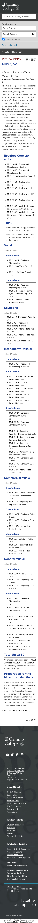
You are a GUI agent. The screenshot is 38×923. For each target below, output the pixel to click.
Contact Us (11, 777)
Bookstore (11, 830)
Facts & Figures (14, 792)
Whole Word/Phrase (14, 39)
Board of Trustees (15, 798)
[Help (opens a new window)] (35, 60)
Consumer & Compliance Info (19, 889)
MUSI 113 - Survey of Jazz (20, 539)
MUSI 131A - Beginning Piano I (20, 176)
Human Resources (15, 855)
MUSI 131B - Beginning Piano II (20, 317)
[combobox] (19, 16)
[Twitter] (12, 754)
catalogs (10, 920)
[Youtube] (7, 754)
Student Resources (15, 825)
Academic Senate (14, 852)
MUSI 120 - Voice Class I (19, 266)
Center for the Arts (15, 873)
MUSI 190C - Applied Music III (20, 194)
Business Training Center (17, 870)
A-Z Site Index (13, 891)
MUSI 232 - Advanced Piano (19, 341)
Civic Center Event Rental (18, 876)
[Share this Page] (29, 60)
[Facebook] (17, 754)
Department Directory (16, 803)
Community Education (16, 879)
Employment (12, 809)
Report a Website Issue (17, 779)
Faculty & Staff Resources (18, 849)
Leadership (12, 795)
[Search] (33, 34)
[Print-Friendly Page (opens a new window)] (32, 60)
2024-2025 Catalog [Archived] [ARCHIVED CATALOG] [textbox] (19, 16)
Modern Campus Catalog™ (23, 922)
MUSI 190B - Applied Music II (19, 188)
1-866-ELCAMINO (14, 773)
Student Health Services (17, 836)
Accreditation (13, 801)
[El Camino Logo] (10, 6)
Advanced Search (9, 45)
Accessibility (12, 812)
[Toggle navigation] (33, 6)
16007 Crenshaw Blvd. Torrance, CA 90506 (16, 769)
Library (10, 833)
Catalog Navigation (13, 52)
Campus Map (12, 775)
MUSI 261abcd (19, 663)
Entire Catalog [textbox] (9, 28)
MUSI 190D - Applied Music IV (20, 200)
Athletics (11, 828)
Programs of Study (21, 72)
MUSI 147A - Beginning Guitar (22, 458)
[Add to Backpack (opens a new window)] (27, 60)
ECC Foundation (14, 806)
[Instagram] (22, 754)
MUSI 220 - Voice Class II (20, 272)
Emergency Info (14, 887)
